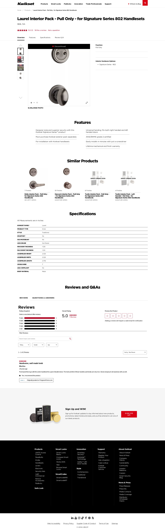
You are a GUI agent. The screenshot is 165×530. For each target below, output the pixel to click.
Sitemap (115, 523)
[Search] (145, 3)
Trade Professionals (94, 4)
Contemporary (82, 472)
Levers (37, 466)
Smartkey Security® (81, 453)
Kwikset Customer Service (102, 467)
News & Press (124, 455)
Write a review (40, 30)
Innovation (78, 4)
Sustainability (124, 463)
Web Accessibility (53, 523)
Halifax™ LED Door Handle (82, 463)
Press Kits (122, 489)
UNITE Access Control (40, 453)
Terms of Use (103, 523)
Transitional (81, 478)
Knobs (37, 460)
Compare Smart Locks (62, 458)
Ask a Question (103, 460)
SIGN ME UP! (129, 414)
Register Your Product (103, 456)
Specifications (45, 37)
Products (44, 4)
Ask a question (54, 30)
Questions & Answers (43, 298)
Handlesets (39, 463)
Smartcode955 (61, 478)
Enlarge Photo (36, 108)
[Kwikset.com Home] (25, 3)
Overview (20, 37)
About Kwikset (124, 453)
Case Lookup (103, 463)
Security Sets (40, 471)
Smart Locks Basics (61, 453)
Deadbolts (39, 457)
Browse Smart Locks (61, 468)
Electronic (39, 468)
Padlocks (67, 4)
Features (32, 37)
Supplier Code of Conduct (86, 523)
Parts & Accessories (39, 480)
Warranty (101, 453)
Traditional (81, 475)
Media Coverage (125, 494)
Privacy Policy (68, 523)
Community (123, 466)
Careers (122, 473)
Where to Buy (135, 4)
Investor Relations (122, 469)
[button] (59, 75)
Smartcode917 (61, 480)
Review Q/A (59, 37)
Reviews (24, 298)
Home (19, 10)
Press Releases (124, 486)
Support (108, 4)
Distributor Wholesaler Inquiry (123, 499)
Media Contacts (125, 492)
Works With (60, 462)
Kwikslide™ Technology (81, 458)
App (57, 465)
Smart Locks (56, 4)
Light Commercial (39, 475)
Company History (123, 459)
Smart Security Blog (124, 477)
